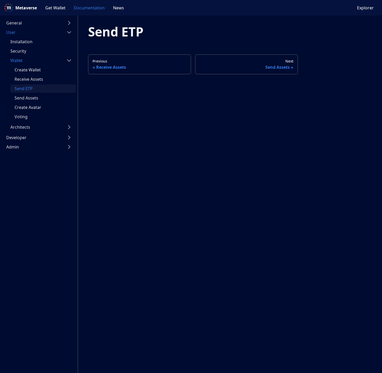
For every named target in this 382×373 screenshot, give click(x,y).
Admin (12, 147)
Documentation (89, 8)
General (14, 23)
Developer (16, 137)
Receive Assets (29, 79)
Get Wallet (55, 8)
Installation (21, 42)
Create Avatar (28, 107)
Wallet (16, 60)
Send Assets (26, 98)
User (11, 32)
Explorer (365, 8)
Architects (20, 127)
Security (18, 51)
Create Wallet (28, 70)
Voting (21, 117)
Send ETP (24, 88)
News (118, 8)
